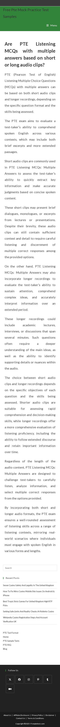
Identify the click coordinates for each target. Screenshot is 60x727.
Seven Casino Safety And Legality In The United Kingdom (28, 585)
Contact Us (20, 718)
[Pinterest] (38, 679)
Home (5, 637)
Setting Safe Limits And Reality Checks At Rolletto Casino (28, 611)
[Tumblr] (47, 679)
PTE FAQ (7, 645)
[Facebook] (19, 679)
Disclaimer (49, 715)
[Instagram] (29, 679)
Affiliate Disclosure (21, 715)
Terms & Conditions (36, 718)
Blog (5, 649)
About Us (7, 715)
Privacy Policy (37, 715)
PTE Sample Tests (11, 641)
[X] (10, 679)
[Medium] (10, 688)
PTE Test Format (10, 633)
